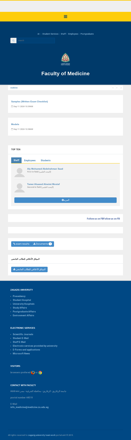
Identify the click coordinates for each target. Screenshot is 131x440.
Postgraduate (87, 34)
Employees (73, 34)
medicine (14, 88)
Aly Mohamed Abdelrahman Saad (45, 168)
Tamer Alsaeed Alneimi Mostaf (43, 184)
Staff (63, 34)
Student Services (50, 34)
